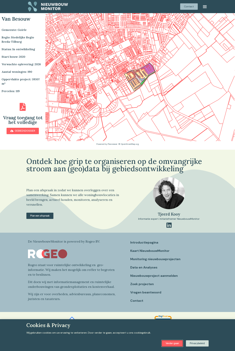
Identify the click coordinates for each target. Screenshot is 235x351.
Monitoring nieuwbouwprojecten (155, 259)
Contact (136, 301)
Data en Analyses (143, 267)
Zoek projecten (142, 284)
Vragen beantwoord (145, 292)
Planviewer (113, 144)
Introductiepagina (144, 242)
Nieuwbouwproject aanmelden (154, 276)
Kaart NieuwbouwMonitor (149, 251)
